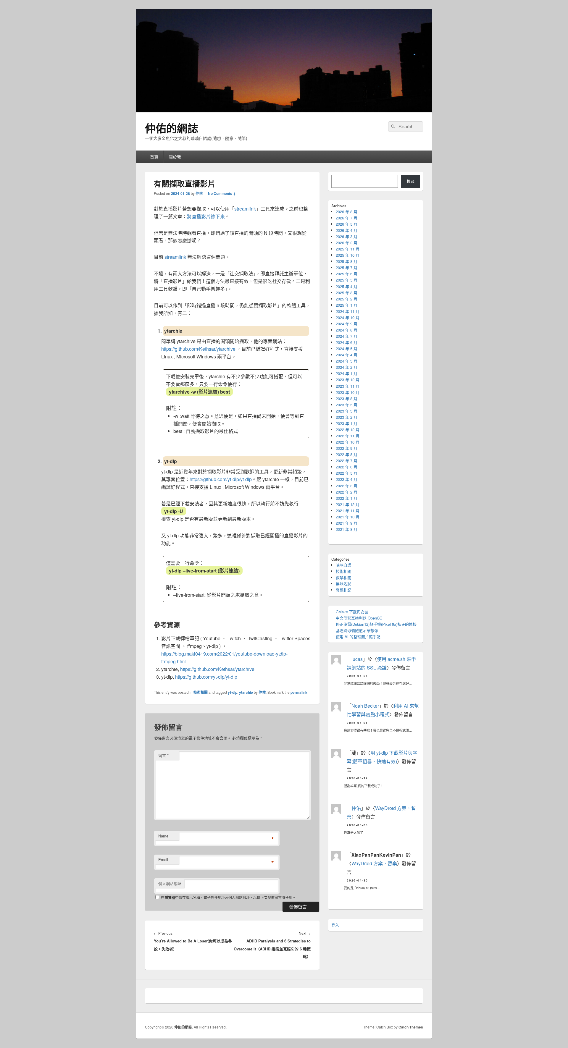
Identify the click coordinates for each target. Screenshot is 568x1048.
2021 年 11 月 (347, 510)
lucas (357, 659)
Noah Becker (365, 705)
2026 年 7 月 (346, 218)
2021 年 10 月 (347, 517)
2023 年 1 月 (346, 423)
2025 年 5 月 (346, 280)
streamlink (245, 208)
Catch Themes (410, 1027)
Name (163, 836)
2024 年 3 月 (346, 361)
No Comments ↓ (222, 193)
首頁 (154, 157)
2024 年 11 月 (347, 311)
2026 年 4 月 (346, 230)
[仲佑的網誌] (284, 110)
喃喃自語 (343, 565)
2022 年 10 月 (347, 442)
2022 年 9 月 (346, 448)
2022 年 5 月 (346, 473)
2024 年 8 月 (346, 330)
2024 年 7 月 (346, 336)
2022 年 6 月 (346, 467)
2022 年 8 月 (346, 454)
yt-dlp (232, 692)
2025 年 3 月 (346, 292)
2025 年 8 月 (346, 261)
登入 (335, 925)
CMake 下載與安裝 (352, 611)
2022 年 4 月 (346, 479)
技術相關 (200, 692)
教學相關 (343, 577)
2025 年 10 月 (347, 255)
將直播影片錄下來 (206, 216)
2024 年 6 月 (346, 342)
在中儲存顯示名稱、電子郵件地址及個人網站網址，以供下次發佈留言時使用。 (228, 897)
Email (163, 859)
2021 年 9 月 (346, 523)
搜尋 (410, 181)
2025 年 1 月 (346, 305)
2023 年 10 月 (347, 392)
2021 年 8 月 (346, 529)
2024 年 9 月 (346, 323)
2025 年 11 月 (347, 249)
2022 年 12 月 (347, 429)
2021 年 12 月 (347, 504)
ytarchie (246, 692)
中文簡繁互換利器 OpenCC (359, 618)
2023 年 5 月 (346, 404)
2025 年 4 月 (346, 286)
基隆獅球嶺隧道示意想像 (357, 630)
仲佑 (199, 193)
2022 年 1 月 (346, 498)
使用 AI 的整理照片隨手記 (358, 636)
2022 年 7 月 (346, 460)
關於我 (175, 157)
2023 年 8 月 (346, 398)
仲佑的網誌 (171, 128)
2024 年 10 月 (347, 317)
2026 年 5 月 (346, 224)
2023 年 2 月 (346, 417)
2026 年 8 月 (346, 211)
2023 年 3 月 (346, 411)
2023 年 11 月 (347, 386)
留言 (163, 755)
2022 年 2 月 (346, 492)
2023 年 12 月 (347, 379)
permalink (299, 692)
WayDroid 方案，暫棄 (374, 863)
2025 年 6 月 (346, 273)
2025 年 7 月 (346, 267)
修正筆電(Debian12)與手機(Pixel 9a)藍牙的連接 (376, 624)
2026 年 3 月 (346, 236)
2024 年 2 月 (346, 367)
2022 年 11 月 (347, 436)
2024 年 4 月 (346, 355)
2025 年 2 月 (346, 299)
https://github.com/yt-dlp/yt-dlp (221, 479)
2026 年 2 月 (346, 242)
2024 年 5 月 (346, 348)
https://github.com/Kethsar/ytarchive (198, 348)
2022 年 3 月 (346, 486)
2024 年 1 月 (346, 373)
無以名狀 (343, 583)
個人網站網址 (169, 883)
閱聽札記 (343, 590)
